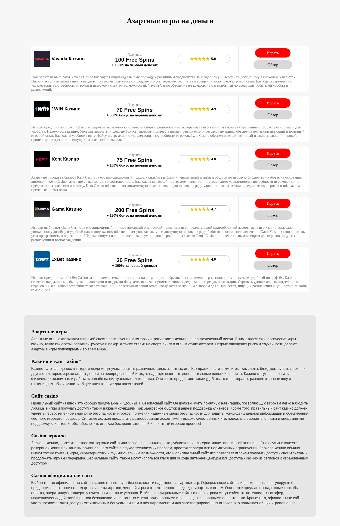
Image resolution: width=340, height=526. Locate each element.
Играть (273, 53)
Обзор (272, 64)
